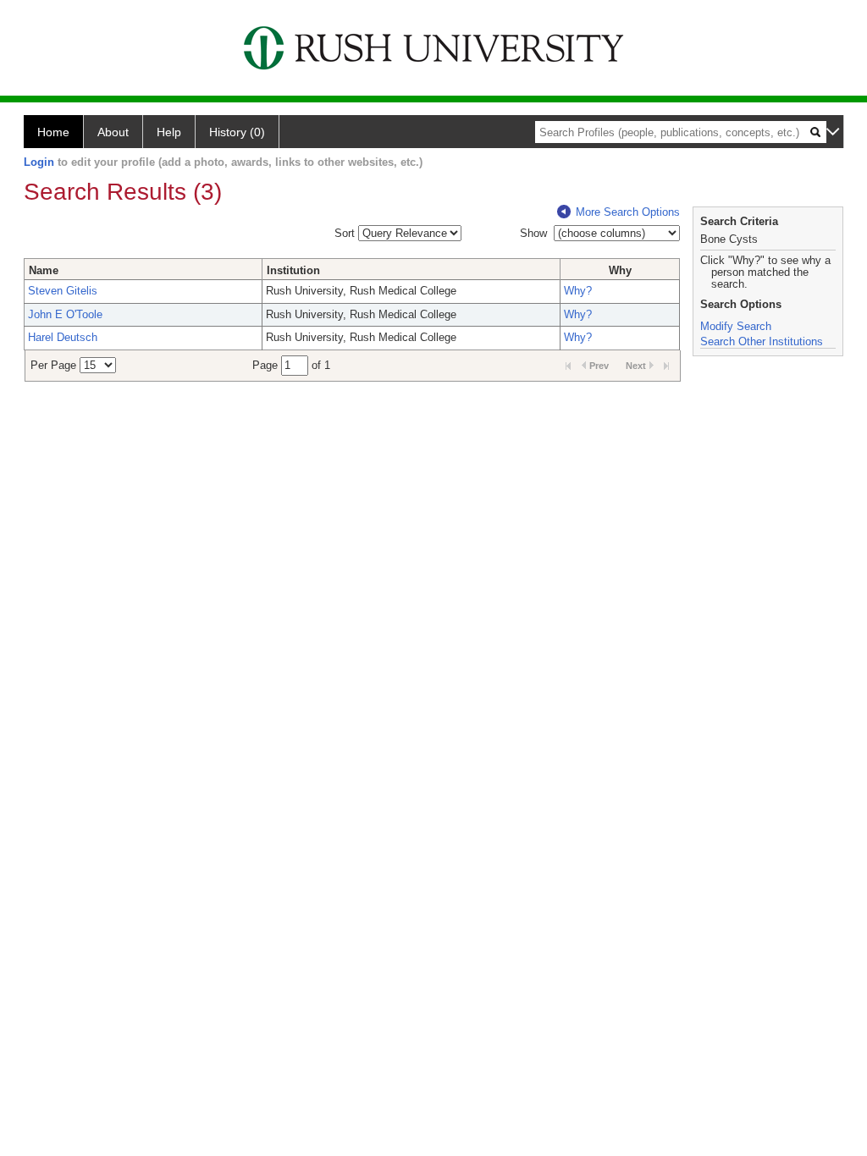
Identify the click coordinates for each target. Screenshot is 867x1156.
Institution (293, 270)
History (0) (237, 132)
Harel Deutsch (62, 337)
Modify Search (735, 326)
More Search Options (628, 212)
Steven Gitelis (62, 290)
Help (169, 132)
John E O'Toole (65, 314)
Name (43, 270)
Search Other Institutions (761, 341)
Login (39, 162)
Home (53, 132)
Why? (578, 290)
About (113, 132)
